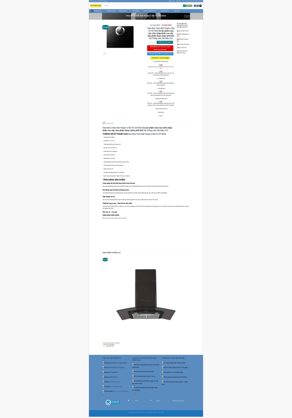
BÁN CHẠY (123, 11)
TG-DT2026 (111, 140)
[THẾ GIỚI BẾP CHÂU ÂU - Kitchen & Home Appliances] (96, 5)
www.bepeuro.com (114, 381)
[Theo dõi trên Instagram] (197, 5)
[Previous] (103, 352)
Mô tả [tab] (104, 123)
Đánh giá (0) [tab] (110, 123)
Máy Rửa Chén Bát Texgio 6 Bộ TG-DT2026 (123, 128)
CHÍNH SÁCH (164, 11)
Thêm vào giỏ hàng (165, 42)
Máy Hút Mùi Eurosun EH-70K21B (111, 343)
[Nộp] (184, 5)
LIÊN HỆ (176, 11)
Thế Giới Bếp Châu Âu (178, 400)
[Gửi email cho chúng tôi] (200, 5)
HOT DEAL (136, 11)
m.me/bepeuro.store (117, 386)
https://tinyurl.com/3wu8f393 (120, 391)
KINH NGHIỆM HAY (149, 11)
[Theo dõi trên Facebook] (195, 5)
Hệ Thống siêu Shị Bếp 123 (161, 38)
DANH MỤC (98, 11)
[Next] (108, 52)
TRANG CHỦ (111, 11)
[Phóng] (104, 53)
